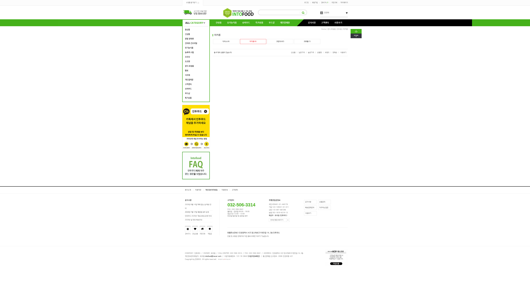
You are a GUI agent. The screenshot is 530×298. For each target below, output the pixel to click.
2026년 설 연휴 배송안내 (193, 220)
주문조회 (334, 3)
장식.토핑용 (189, 66)
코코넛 (187, 57)
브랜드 (327, 53)
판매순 (335, 53)
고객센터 (325, 22)
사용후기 (338, 22)
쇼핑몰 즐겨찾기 (191, 3)
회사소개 (188, 190)
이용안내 (225, 190)
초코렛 (187, 61)
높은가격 (311, 53)
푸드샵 (272, 22)
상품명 (319, 53)
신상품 (219, 22)
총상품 (187, 30)
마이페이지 (344, 3)
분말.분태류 (189, 39)
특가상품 (259, 22)
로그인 (306, 3)
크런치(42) (280, 41)
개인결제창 (285, 22)
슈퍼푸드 (246, 22)
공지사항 (312, 22)
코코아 (326, 13)
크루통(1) (307, 41)
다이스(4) (226, 41)
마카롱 (345, 29)
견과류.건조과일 (191, 43)
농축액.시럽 (189, 52)
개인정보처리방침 (211, 190)
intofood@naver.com (213, 256)
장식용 (339, 29)
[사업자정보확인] (254, 256)
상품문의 (322, 202)
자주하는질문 (323, 208)
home (323, 29)
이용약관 (198, 190)
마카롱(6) (253, 41)
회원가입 (315, 3)
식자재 (187, 75)
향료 (186, 71)
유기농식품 (232, 22)
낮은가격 (302, 53)
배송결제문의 (309, 208)
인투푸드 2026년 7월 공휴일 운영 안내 (198, 216)
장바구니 (324, 3)
